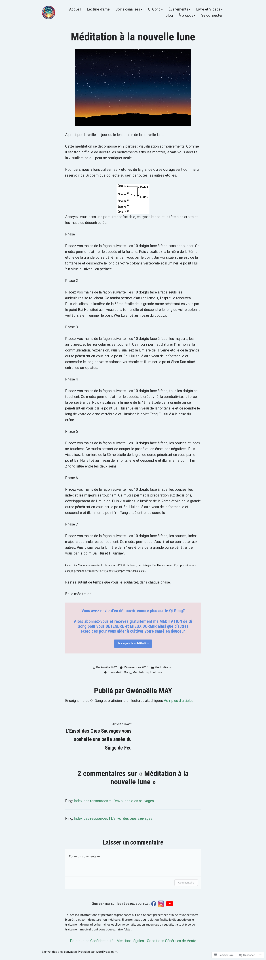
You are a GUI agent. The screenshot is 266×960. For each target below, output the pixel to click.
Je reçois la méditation (133, 643)
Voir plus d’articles (178, 700)
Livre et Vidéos (208, 9)
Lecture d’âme (98, 9)
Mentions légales (130, 941)
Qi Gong (154, 9)
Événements (178, 9)
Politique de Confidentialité (91, 941)
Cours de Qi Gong (119, 672)
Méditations (163, 667)
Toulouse (156, 672)
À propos (186, 15)
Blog (169, 15)
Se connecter (212, 15)
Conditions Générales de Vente (171, 941)
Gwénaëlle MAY (106, 667)
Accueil (75, 9)
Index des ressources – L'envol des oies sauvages (114, 801)
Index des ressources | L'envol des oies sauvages (113, 818)
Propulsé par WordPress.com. (98, 951)
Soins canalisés (127, 9)
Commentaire (186, 882)
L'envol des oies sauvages (59, 951)
